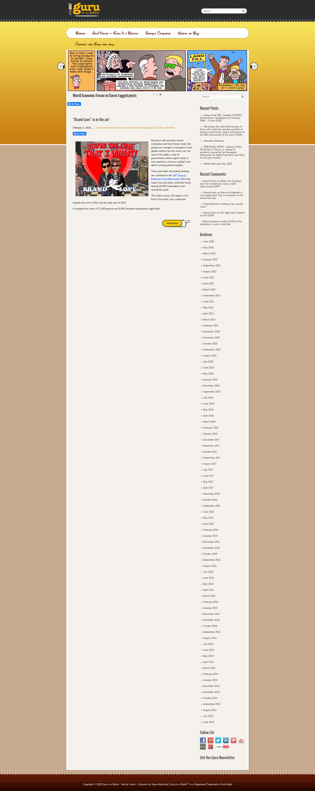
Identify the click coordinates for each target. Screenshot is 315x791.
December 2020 (211, 331)
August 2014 (209, 638)
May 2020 (208, 373)
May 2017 (208, 481)
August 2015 (209, 566)
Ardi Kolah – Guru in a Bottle (115, 33)
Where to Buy (188, 33)
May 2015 (208, 584)
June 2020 (208, 367)
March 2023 (209, 253)
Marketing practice (147, 127)
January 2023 (210, 259)
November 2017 (211, 445)
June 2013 (208, 722)
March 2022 (209, 289)
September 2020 (211, 349)
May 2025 (208, 247)
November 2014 (211, 620)
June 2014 (208, 650)
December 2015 (211, 542)
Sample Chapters (158, 33)
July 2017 (208, 469)
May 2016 (208, 517)
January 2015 (210, 608)
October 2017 (210, 451)
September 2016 (211, 505)
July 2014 (208, 644)
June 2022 (208, 277)
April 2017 (208, 487)
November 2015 (211, 548)
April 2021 (208, 313)
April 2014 (208, 662)
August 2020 (209, 355)
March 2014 (209, 668)
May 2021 (208, 307)
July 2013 (208, 716)
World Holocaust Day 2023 (218, 163)
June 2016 (208, 511)
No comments (167, 127)
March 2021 (209, 319)
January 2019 (210, 379)
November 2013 (211, 692)
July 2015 (208, 572)
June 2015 (208, 578)
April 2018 (208, 415)
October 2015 (210, 554)
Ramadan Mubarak (214, 140)
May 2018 (208, 409)
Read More (172, 223)
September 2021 (211, 295)
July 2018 (208, 397)
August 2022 (209, 271)
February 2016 (210, 529)
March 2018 (209, 421)
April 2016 (208, 523)
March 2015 (209, 596)
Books (80, 33)
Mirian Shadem (211, 221)
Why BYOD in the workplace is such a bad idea (221, 223)
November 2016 (211, 493)
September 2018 (211, 391)
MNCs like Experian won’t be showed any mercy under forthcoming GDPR (221, 184)
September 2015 (211, 560)
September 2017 (211, 457)
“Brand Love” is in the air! (91, 119)
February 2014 (210, 674)
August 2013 (209, 710)
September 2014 (211, 632)
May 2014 (208, 656)
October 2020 (210, 343)
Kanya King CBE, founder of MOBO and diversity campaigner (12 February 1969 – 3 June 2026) (221, 118)
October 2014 (210, 626)
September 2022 (211, 265)
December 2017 (211, 439)
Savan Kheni (210, 212)
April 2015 (208, 590)
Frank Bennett (210, 204)
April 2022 (208, 283)
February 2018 (210, 427)
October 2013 (210, 698)
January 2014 (210, 680)
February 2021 (210, 325)
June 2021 (208, 301)
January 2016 (210, 535)
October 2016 (210, 499)
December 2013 (211, 686)
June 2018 (208, 403)
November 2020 (211, 337)
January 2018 (210, 433)
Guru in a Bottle (127, 127)
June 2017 (208, 475)
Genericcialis (210, 192)
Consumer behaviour (107, 127)
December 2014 (211, 614)
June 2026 (208, 241)
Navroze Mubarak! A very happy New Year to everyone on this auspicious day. (221, 195)
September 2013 (211, 704)
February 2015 (210, 602)
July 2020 (208, 361)
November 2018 (211, 385)
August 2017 (209, 463)
